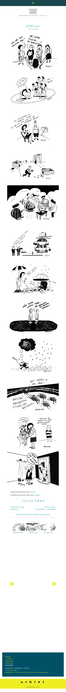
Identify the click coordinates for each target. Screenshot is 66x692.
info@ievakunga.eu (11, 670)
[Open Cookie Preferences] (4, 690)
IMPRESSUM (9, 672)
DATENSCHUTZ (20, 672)
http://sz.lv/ (32, 492)
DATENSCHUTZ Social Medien (37, 672)
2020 (29, 29)
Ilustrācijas (9, 663)
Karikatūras (34, 29)
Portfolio (9, 659)
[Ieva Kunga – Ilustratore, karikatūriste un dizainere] (33, 11)
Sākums (8, 656)
